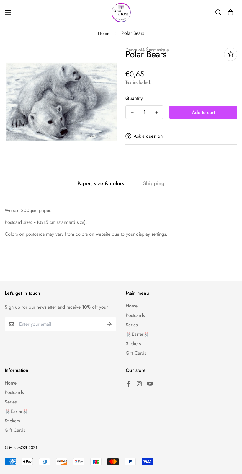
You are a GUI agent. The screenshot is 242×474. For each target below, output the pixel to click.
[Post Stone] (121, 12)
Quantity (134, 98)
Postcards (135, 315)
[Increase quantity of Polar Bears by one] (156, 112)
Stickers (133, 343)
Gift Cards (136, 353)
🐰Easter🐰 (137, 334)
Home (103, 33)
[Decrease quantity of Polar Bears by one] (132, 112)
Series (132, 324)
